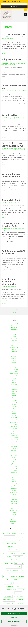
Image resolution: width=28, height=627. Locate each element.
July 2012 (14, 494)
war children (20, 599)
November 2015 (14, 439)
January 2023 (14, 340)
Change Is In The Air (12, 200)
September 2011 (14, 510)
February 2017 (14, 417)
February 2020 (14, 365)
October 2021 (14, 345)
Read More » (4, 53)
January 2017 (14, 419)
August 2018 (14, 391)
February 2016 (14, 433)
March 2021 (14, 351)
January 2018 (14, 400)
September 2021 (14, 347)
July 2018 (14, 393)
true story (7, 38)
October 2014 (14, 452)
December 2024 (14, 329)
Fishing (14, 256)
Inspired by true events (18, 570)
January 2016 (14, 435)
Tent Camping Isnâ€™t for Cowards (13, 252)
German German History (15, 61)
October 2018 (14, 389)
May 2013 (14, 479)
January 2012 (14, 503)
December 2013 (14, 468)
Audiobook (12, 117)
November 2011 (14, 506)
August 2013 (14, 475)
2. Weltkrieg (6, 533)
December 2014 (14, 448)
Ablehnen (14, 617)
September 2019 (14, 373)
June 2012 (14, 496)
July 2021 (14, 349)
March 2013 (14, 483)
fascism (9, 556)
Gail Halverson (18, 556)
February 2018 (14, 398)
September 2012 (14, 492)
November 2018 (14, 387)
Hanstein (23, 61)
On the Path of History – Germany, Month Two (14, 144)
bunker (19, 546)
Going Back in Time (11, 59)
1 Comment (4, 256)
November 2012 (14, 488)
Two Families (18, 596)
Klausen (14, 36)
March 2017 (14, 415)
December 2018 (14, 386)
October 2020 (14, 356)
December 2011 (14, 505)
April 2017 (14, 413)
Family (3, 179)
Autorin (10, 540)
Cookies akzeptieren (14, 614)
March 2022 (14, 342)
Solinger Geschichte (10, 589)
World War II (9, 603)
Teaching (21, 589)
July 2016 (14, 430)
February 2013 (14, 485)
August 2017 (14, 406)
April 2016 (14, 431)
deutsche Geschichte (9, 553)
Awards (18, 540)
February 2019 (14, 384)
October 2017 (14, 404)
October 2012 (14, 490)
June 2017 (14, 409)
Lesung (21, 576)
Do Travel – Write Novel (13, 34)
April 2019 (14, 382)
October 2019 (14, 371)
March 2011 (14, 518)
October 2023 (14, 336)
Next (14, 312)
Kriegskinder (13, 576)
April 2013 (14, 481)
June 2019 (14, 378)
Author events (9, 537)
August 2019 (14, 375)
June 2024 (14, 334)
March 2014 (14, 464)
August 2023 (14, 338)
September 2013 (14, 474)
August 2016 (14, 428)
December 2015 (14, 437)
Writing (9, 64)
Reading (8, 583)
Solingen (6, 149)
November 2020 (14, 354)
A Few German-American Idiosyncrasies (9, 282)
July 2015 (14, 442)
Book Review (10, 546)
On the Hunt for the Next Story (14, 87)
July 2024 (14, 332)
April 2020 (14, 362)
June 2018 (14, 395)
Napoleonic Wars (20, 36)
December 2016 (14, 420)
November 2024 (14, 331)
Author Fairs (20, 537)
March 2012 (14, 499)
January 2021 (14, 353)
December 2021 (14, 343)
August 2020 (14, 358)
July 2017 (14, 408)
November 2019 (14, 369)
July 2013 (14, 477)
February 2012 (14, 501)
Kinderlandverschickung (18, 573)
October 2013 (14, 472)
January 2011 (14, 519)
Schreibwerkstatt (18, 583)
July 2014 (14, 457)
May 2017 (14, 411)
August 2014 (14, 455)
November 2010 (14, 521)
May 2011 (14, 514)
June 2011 (14, 512)
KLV (5, 576)
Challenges (4, 228)
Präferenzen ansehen (14, 621)
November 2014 (14, 450)
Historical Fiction (5, 36)
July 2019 (14, 376)
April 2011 (14, 516)
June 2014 (14, 459)
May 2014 (14, 461)
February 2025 (14, 327)
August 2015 (14, 441)
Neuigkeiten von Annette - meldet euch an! (14, 1)
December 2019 (14, 367)
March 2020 (14, 364)
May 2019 (14, 380)
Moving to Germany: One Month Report (12, 175)
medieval (15, 63)
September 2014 (14, 453)
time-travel (10, 593)
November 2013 (14, 470)
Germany (4, 148)
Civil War (17, 117)
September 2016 (14, 426)
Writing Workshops (19, 149)
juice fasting (7, 573)
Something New (10, 115)
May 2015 (14, 444)
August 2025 (14, 325)
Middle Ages (20, 63)
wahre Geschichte (8, 599)
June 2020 (14, 360)
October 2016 (14, 424)
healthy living (19, 563)
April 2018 (14, 397)
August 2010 (14, 523)
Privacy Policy (14, 625)
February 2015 (14, 446)
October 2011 (14, 508)
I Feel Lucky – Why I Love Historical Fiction (14, 225)
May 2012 (14, 497)
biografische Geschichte (13, 543)
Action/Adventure (5, 61)
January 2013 (14, 486)
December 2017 (14, 402)
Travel (3, 38)
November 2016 (14, 422)
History (10, 36)
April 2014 (14, 463)
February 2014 (14, 466)
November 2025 (14, 323)
